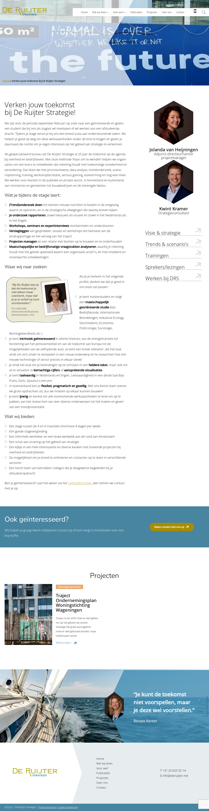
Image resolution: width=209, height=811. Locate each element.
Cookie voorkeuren (67, 807)
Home (5, 81)
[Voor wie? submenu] (125, 12)
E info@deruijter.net (174, 776)
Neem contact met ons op (169, 526)
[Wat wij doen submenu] (107, 12)
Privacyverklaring (48, 807)
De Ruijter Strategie (25, 807)
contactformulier (79, 483)
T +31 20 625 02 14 (173, 770)
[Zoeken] (205, 22)
